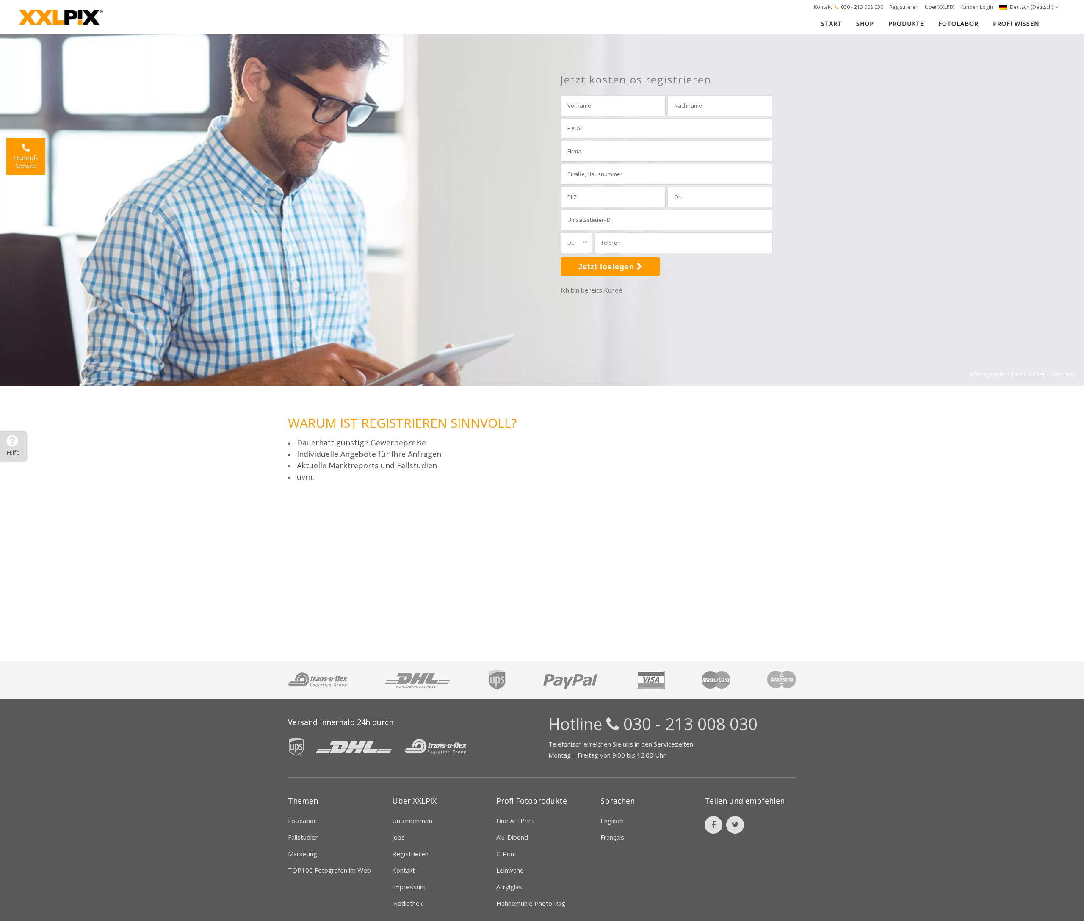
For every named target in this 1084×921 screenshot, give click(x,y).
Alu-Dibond (512, 837)
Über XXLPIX (939, 7)
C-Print (506, 853)
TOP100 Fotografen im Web (329, 870)
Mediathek (407, 903)
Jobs (398, 837)
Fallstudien (303, 837)
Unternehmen (412, 820)
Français (612, 837)
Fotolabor (302, 820)
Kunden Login (976, 7)
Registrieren (904, 7)
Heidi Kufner (1028, 374)
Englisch (612, 820)
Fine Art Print (515, 820)
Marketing (302, 853)
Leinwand (510, 870)
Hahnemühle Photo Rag (530, 903)
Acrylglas (509, 886)
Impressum (409, 886)
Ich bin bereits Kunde (591, 290)
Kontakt (823, 7)
